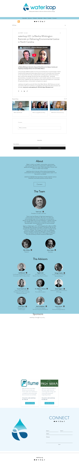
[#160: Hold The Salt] (20, 105)
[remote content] (34, 55)
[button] (65, 25)
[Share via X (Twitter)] (21, 91)
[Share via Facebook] (18, 91)
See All (65, 98)
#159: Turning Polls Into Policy (39, 112)
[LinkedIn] (42, 21)
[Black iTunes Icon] (44, 21)
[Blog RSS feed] (19, 21)
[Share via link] (27, 91)
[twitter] (36, 21)
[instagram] (40, 21)
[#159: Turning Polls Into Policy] (39, 105)
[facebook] (38, 21)
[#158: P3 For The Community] (58, 105)
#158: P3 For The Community (57, 112)
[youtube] (34, 21)
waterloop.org (39, 457)
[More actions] (60, 33)
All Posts (14, 25)
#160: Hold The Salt (18, 112)
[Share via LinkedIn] (24, 91)
